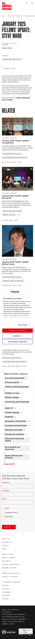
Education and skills (12, 59)
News (7, 508)
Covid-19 (9, 408)
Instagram (6, 592)
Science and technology (13, 281)
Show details (22, 325)
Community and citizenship (17, 402)
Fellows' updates (15, 16)
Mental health (9, 214)
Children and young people (14, 361)
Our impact (6, 561)
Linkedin (5, 588)
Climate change (12, 397)
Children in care (12, 393)
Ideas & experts (9, 557)
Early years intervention (15, 421)
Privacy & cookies (10, 576)
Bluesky (5, 585)
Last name (5, 490)
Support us (7, 542)
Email (4, 499)
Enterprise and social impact (14, 440)
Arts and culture (12, 382)
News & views (7, 554)
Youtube (5, 599)
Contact (5, 545)
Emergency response (14, 434)
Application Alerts (11, 512)
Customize (16, 336)
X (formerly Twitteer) (11, 582)
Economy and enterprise (16, 426)
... (19, 214)
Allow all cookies (18, 330)
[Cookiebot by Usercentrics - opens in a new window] (10, 292)
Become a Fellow (9, 567)
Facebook (6, 595)
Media (4, 549)
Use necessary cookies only (17, 342)
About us (6, 538)
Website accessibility (11, 573)
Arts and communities (14, 378)
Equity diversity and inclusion (13, 457)
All (3, 16)
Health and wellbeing (12, 211)
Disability (9, 417)
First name (5, 482)
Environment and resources (15, 157)
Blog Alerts (9, 516)
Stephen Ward (7, 48)
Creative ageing (12, 412)
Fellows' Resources (10, 564)
